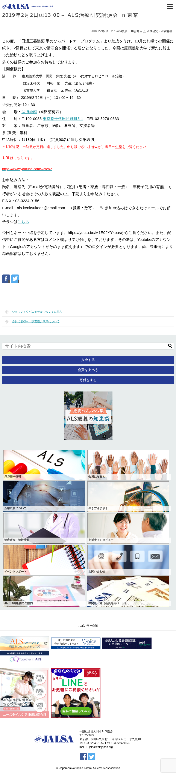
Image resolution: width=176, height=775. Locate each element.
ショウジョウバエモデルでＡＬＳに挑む (37, 311)
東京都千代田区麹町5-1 (63, 119)
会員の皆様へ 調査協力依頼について (35, 321)
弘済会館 (29, 112)
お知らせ (139, 31)
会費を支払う (88, 370)
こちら (23, 222)
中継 (118, 147)
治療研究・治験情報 (159, 31)
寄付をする (88, 380)
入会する (88, 360)
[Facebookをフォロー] (83, 758)
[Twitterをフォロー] (91, 758)
